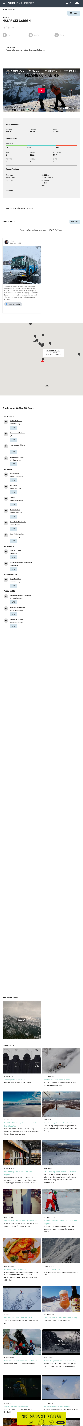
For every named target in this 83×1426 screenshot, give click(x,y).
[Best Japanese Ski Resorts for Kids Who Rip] (22, 1342)
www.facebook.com (16, 512)
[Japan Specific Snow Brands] (22, 1060)
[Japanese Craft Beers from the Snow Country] (61, 1299)
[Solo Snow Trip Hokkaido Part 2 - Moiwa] (61, 1104)
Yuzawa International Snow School (21, 562)
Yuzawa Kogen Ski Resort (18, 445)
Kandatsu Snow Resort (17, 457)
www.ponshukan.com (16, 598)
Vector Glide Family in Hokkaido (16, 1407)
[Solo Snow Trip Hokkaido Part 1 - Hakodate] (61, 1152)
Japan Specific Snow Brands (14, 1080)
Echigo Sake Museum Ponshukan (20, 595)
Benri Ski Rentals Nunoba (18, 522)
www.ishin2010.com (16, 622)
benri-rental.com (15, 525)
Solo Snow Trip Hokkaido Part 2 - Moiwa (59, 1123)
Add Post (75, 221)
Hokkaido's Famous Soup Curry (15, 1269)
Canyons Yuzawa (15, 550)
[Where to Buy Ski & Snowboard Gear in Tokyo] (22, 1201)
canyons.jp (13, 553)
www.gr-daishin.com (16, 476)
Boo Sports (13, 485)
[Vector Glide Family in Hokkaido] (22, 1387)
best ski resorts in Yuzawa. (23, 208)
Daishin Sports (14, 473)
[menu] (3, 3)
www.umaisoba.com (16, 610)
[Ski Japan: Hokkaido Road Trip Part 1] (61, 1387)
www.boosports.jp (15, 488)
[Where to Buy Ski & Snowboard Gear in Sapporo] (22, 1152)
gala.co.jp (13, 436)
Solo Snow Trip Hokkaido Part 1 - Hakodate (60, 1172)
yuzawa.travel (14, 565)
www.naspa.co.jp (15, 424)
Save (75, 13)
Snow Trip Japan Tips (52, 1269)
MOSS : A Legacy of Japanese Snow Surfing (60, 1361)
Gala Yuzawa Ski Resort (17, 433)
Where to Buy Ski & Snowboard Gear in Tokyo (21, 1221)
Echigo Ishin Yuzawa (16, 619)
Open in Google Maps (53, 355)
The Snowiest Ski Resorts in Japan (57, 1080)
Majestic (12, 497)
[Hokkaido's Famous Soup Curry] (22, 1250)
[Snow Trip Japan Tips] (61, 1250)
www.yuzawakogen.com (17, 448)
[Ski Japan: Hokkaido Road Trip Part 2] (22, 1299)
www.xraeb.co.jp (15, 537)
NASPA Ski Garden (16, 421)
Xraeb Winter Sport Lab (17, 534)
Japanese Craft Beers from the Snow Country (60, 1318)
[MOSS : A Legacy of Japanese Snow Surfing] (61, 1342)
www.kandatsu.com (16, 460)
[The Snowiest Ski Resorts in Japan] (61, 1060)
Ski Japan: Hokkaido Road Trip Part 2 (18, 1318)
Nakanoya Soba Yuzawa (17, 607)
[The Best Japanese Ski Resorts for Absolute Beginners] (61, 1201)
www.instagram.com (16, 500)
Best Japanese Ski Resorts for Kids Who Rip (20, 1361)
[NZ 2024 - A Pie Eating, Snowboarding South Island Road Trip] (22, 1104)
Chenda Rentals (15, 510)
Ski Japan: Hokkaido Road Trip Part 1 (57, 1407)
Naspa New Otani (15, 579)
